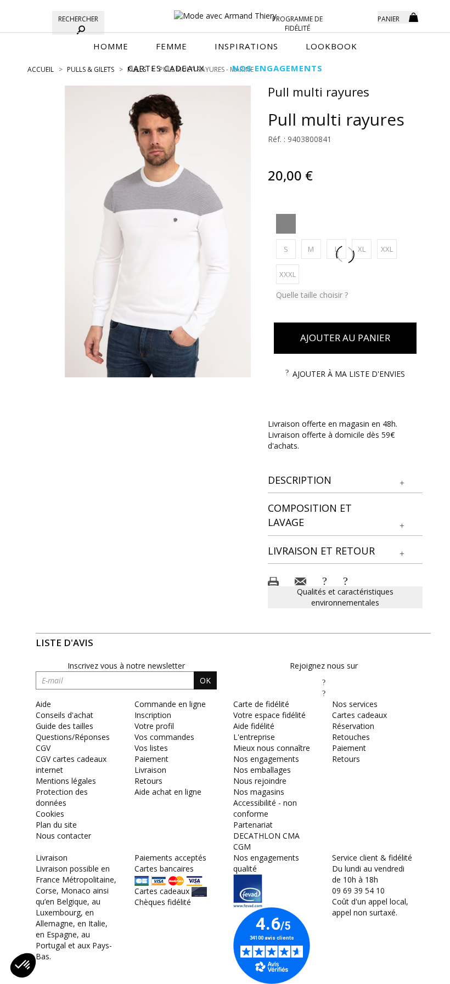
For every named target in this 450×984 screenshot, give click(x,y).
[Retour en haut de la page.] (411, 970)
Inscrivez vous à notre (126, 665)
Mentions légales (66, 781)
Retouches (351, 737)
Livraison (150, 770)
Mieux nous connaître (271, 748)
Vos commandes (164, 737)
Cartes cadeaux (359, 715)
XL (365, 249)
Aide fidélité (253, 726)
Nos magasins (258, 792)
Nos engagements (266, 759)
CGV (43, 748)
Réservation (353, 726)
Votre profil (154, 726)
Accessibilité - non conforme (265, 808)
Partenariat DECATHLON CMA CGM (266, 835)
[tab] (345, 481)
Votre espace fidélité (269, 715)
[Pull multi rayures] (158, 231)
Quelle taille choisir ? (312, 295)
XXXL (289, 274)
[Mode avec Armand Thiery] (225, 11)
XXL (389, 249)
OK (205, 680)
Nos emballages (262, 770)
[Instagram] (323, 693)
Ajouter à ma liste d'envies (348, 374)
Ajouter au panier (345, 337)
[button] (345, 480)
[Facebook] (323, 682)
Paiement (151, 759)
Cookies (50, 813)
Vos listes (151, 748)
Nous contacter (63, 835)
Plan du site (56, 824)
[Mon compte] (361, 16)
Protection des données (62, 797)
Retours (148, 781)
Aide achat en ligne (167, 792)
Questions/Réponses (73, 737)
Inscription (152, 715)
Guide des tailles (64, 726)
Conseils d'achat (64, 715)
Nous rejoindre (259, 781)
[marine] (286, 224)
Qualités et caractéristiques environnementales (345, 597)
